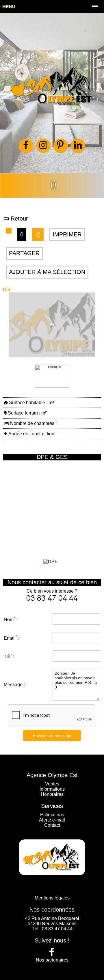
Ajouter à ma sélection (47, 272)
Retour (18, 218)
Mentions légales (52, 897)
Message (13, 684)
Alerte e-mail (52, 819)
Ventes (52, 783)
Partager (24, 253)
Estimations (52, 814)
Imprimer (67, 234)
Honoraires (52, 794)
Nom (9, 619)
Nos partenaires (52, 959)
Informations (52, 789)
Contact (52, 825)
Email (10, 638)
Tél (7, 656)
